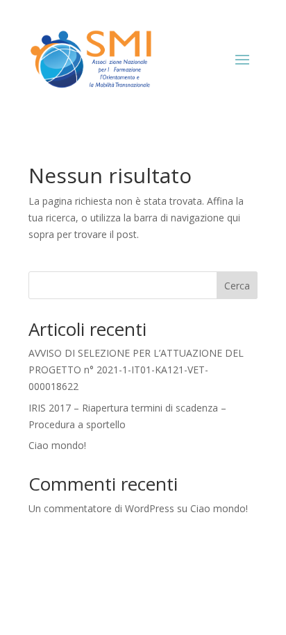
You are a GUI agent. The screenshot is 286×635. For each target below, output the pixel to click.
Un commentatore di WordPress (101, 508)
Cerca (237, 285)
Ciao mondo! (57, 445)
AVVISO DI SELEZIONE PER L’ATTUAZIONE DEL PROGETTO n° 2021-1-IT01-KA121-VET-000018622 (136, 369)
